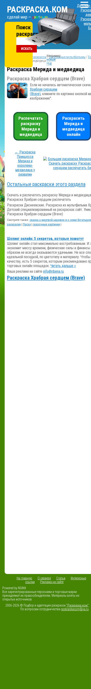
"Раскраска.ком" (77, 605)
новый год (51, 61)
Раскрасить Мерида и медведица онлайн (73, 126)
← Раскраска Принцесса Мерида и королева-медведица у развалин (25, 163)
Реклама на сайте (51, 582)
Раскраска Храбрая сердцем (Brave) (46, 278)
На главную (24, 578)
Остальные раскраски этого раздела (46, 184)
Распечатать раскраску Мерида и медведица (30, 126)
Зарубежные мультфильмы (67, 57)
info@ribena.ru (53, 271)
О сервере (44, 578)
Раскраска (37, 10)
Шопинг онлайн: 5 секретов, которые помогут (45, 238)
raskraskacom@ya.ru (75, 609)
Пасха (27, 224)
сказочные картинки (46, 224)
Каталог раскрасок (33, 57)
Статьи (60, 578)
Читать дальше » (63, 266)
